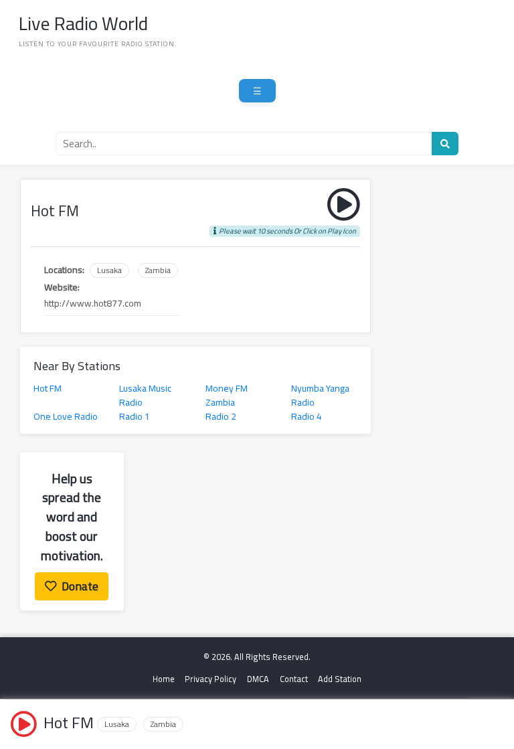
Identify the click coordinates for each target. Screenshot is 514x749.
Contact (294, 679)
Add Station (339, 679)
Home (164, 679)
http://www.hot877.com (92, 304)
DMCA (258, 679)
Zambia (158, 270)
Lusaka (109, 270)
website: (62, 287)
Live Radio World (83, 23)
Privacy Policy (210, 679)
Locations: (64, 270)
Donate (80, 586)
